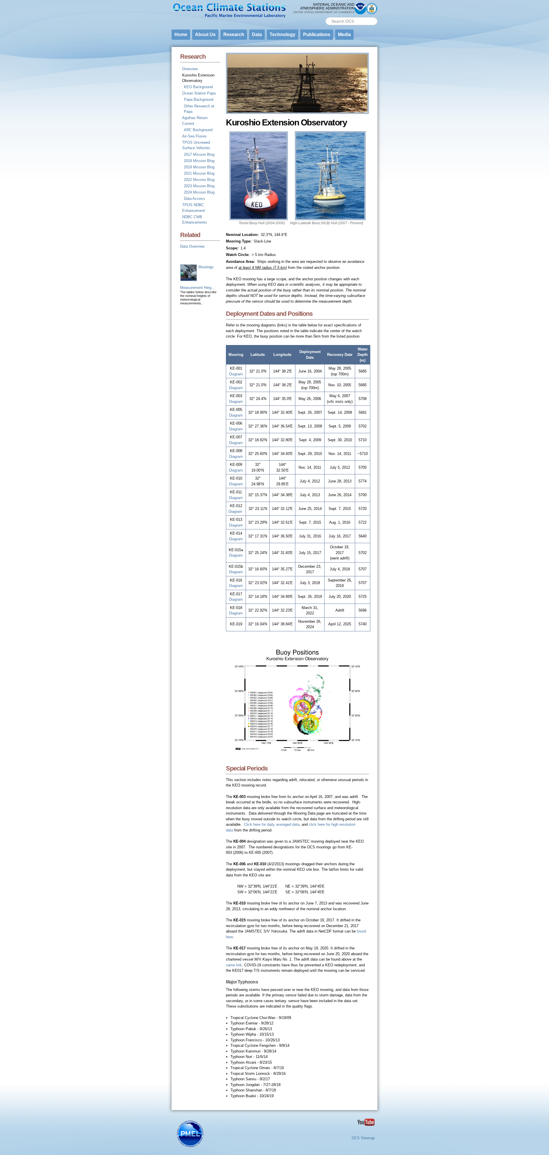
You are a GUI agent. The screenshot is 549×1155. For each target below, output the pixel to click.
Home (180, 34)
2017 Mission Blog (199, 154)
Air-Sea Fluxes (194, 136)
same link (234, 965)
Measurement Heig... (197, 287)
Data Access (194, 198)
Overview (190, 69)
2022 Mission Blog (199, 180)
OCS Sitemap (363, 1138)
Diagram (236, 374)
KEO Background (198, 87)
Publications (316, 34)
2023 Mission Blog (199, 186)
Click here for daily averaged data (271, 824)
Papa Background (198, 99)
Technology (282, 34)
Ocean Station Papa (199, 93)
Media (344, 34)
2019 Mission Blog (199, 167)
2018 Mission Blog (199, 161)
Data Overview (192, 246)
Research (233, 34)
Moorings (206, 267)
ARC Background (198, 130)
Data (257, 34)
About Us (205, 34)
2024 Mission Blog (199, 192)
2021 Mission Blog (199, 173)
